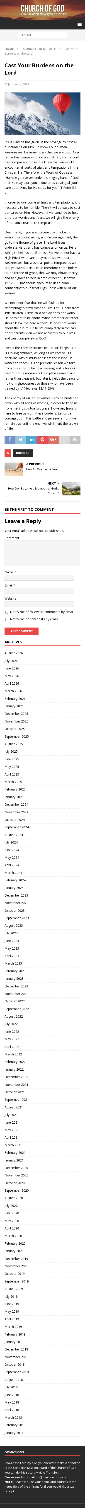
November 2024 (16, 812)
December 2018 (16, 1349)
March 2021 (13, 1145)
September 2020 (17, 1190)
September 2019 (17, 1281)
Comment (12, 538)
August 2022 (14, 1016)
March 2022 (13, 1054)
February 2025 (15, 789)
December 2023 (16, 895)
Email (9, 585)
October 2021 (15, 1092)
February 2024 (15, 880)
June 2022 (12, 1031)
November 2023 (16, 903)
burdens (22, 453)
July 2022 (11, 1024)
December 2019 (16, 1258)
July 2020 (11, 1205)
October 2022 (15, 1001)
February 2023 (15, 971)
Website (10, 598)
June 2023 (12, 940)
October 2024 (15, 819)
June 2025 (12, 759)
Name (10, 572)
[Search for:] (42, 34)
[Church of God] (42, 17)
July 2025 (11, 751)
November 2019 (16, 1266)
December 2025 (16, 713)
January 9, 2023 (18, 84)
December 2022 (16, 986)
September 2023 (17, 918)
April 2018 (12, 1410)
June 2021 (12, 1122)
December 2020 (16, 1168)
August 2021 (14, 1107)
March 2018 (13, 1417)
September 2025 (17, 736)
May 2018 (12, 1402)
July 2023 (11, 933)
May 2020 (12, 1221)
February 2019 (15, 1334)
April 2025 (12, 774)
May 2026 (12, 676)
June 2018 (12, 1395)
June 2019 (12, 1304)
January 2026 (14, 706)
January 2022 (14, 1069)
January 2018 (14, 1432)
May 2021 (12, 1130)
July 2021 (11, 1115)
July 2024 (11, 842)
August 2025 (14, 744)
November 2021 (16, 1084)
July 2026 (11, 661)
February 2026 (15, 698)
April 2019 (12, 1319)
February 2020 (15, 1243)
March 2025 (13, 782)
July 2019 (11, 1296)
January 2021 (14, 1160)
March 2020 (13, 1236)
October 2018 (15, 1364)
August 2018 (14, 1379)
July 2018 (11, 1387)
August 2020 (14, 1198)
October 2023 (15, 910)
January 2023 (14, 978)
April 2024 (12, 865)
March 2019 (13, 1326)
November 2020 (16, 1175)
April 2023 (12, 956)
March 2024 (13, 872)
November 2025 (16, 721)
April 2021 (12, 1137)
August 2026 (14, 653)
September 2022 (17, 1009)
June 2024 (12, 850)
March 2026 (13, 691)
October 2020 (15, 1183)
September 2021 (17, 1099)
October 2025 (15, 729)
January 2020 (14, 1251)
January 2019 (14, 1342)
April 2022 (12, 1047)
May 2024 (12, 857)
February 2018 (15, 1425)
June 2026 (12, 668)
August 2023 (14, 925)
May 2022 (12, 1039)
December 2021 (16, 1077)
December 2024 (16, 804)
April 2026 (12, 683)
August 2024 (14, 835)
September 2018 (17, 1372)
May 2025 (12, 766)
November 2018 (16, 1357)
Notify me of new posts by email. (34, 619)
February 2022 (15, 1061)
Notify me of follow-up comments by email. (42, 612)
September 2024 (17, 827)
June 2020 (12, 1213)
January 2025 (14, 797)
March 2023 (13, 963)
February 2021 (15, 1152)
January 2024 (14, 887)
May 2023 (12, 948)
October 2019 (15, 1273)
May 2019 (12, 1311)
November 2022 (16, 994)
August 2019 (14, 1289)
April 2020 (12, 1228)
